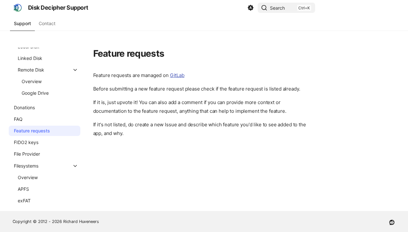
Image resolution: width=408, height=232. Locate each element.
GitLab (177, 75)
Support (22, 23)
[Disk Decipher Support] (17, 7)
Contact (47, 23)
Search (277, 8)
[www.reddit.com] (392, 222)
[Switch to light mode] (250, 8)
